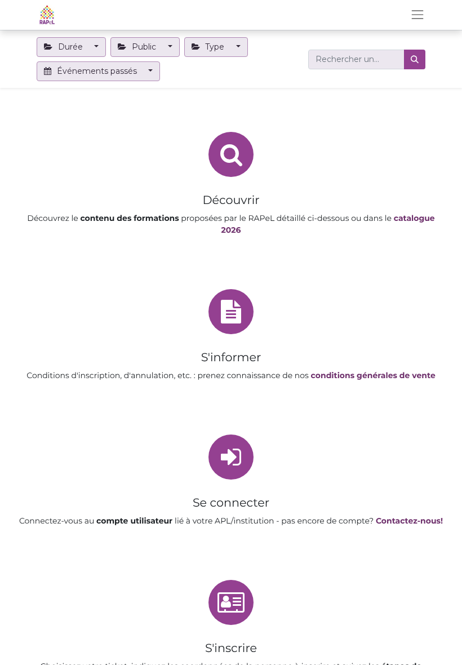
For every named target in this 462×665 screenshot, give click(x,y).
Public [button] (144, 47)
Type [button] (214, 47)
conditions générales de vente (373, 375)
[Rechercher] (414, 59)
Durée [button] (70, 47)
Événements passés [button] (97, 71)
